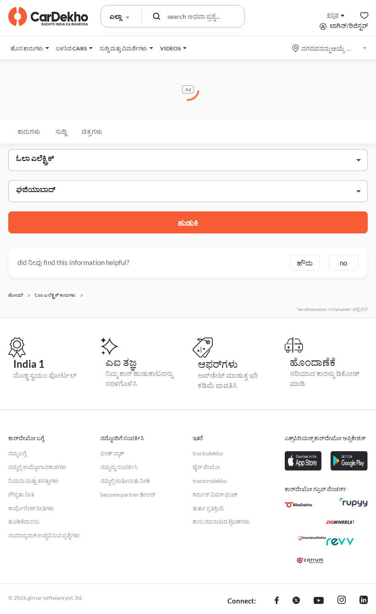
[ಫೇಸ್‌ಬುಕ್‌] (277, 601)
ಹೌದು (305, 263)
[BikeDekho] (298, 504)
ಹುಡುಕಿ (188, 222)
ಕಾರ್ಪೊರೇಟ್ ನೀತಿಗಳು (31, 508)
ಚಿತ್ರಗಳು (92, 131)
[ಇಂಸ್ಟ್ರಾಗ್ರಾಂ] (341, 601)
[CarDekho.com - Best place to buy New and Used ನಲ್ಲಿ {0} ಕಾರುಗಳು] (48, 16)
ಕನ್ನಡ (332, 14)
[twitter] (296, 601)
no (343, 263)
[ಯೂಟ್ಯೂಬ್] (319, 601)
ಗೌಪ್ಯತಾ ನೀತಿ (21, 494)
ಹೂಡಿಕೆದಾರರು (23, 521)
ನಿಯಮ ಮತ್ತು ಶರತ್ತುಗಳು (33, 480)
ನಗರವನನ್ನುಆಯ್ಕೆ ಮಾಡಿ (330, 48)
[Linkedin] (363, 601)
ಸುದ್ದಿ (60, 131)
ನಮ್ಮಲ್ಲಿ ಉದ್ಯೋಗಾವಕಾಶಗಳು (37, 467)
